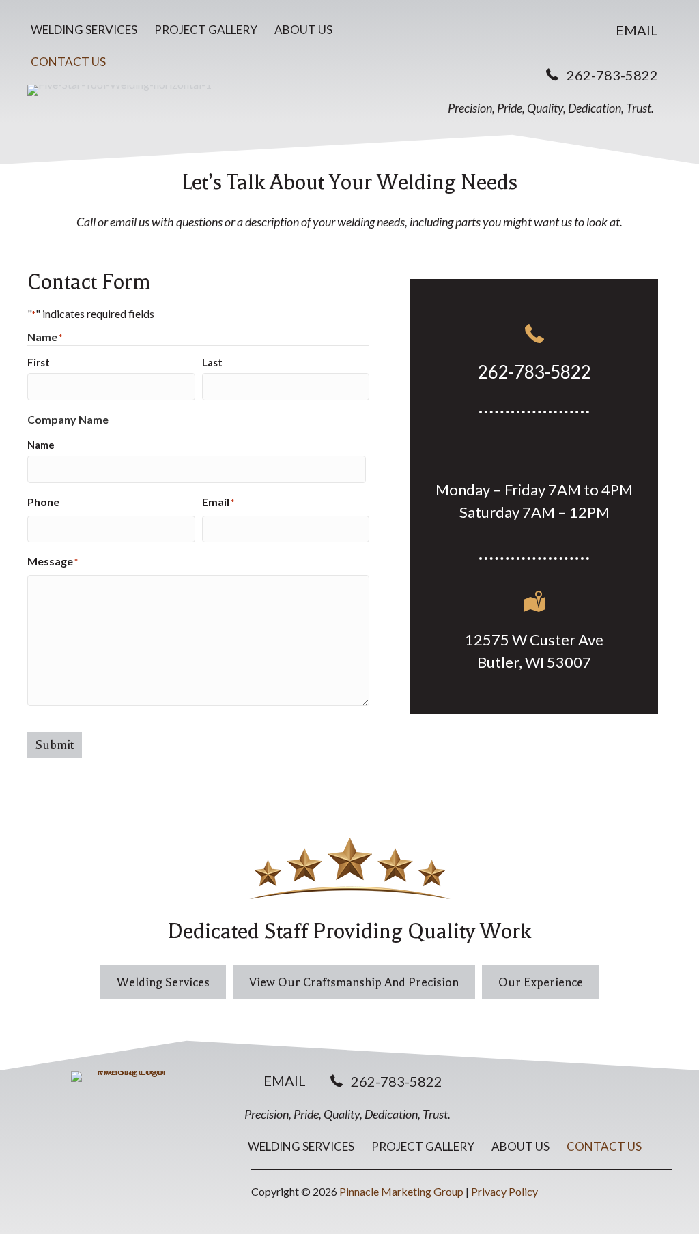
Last (212, 362)
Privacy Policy (504, 1191)
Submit (54, 745)
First (38, 362)
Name (41, 445)
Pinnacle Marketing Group (401, 1191)
